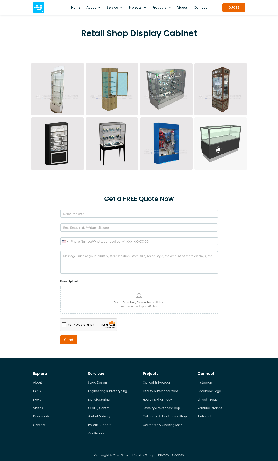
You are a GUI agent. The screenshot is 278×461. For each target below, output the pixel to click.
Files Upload (69, 281)
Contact (200, 7)
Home (75, 7)
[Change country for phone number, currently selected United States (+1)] (64, 241)
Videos (182, 7)
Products (159, 7)
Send (68, 340)
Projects (135, 7)
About (91, 7)
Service (112, 7)
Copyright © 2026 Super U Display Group (124, 455)
